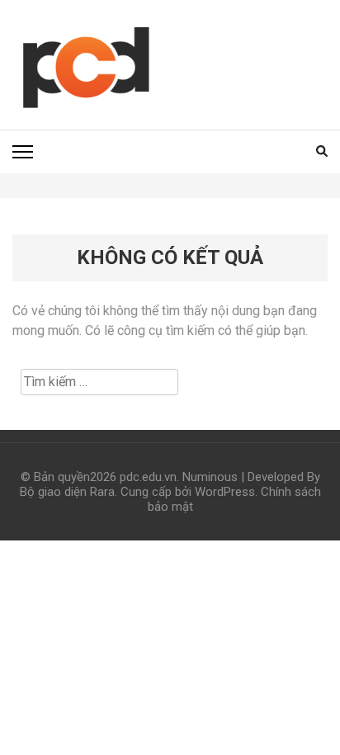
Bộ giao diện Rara (67, 491)
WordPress (225, 491)
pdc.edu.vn (148, 477)
